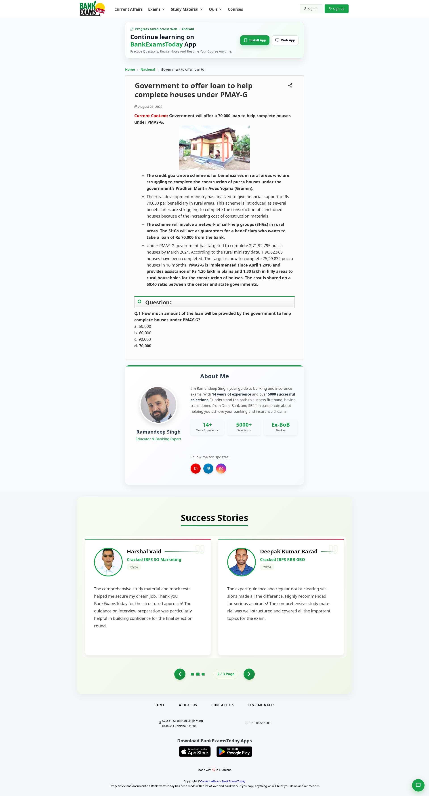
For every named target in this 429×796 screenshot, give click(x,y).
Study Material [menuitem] (184, 9)
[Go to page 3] (203, 674)
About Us (188, 705)
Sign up (339, 8)
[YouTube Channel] (196, 469)
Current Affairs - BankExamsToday (222, 781)
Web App (288, 40)
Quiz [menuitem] (213, 9)
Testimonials (261, 705)
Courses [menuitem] (235, 9)
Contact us (222, 705)
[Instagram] (221, 469)
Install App (257, 40)
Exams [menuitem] (154, 9)
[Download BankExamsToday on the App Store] (195, 751)
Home (130, 69)
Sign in (313, 8)
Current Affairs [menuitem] (128, 9)
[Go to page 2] (198, 673)
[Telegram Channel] (208, 469)
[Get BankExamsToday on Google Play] (234, 751)
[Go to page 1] (179, 674)
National (148, 69)
